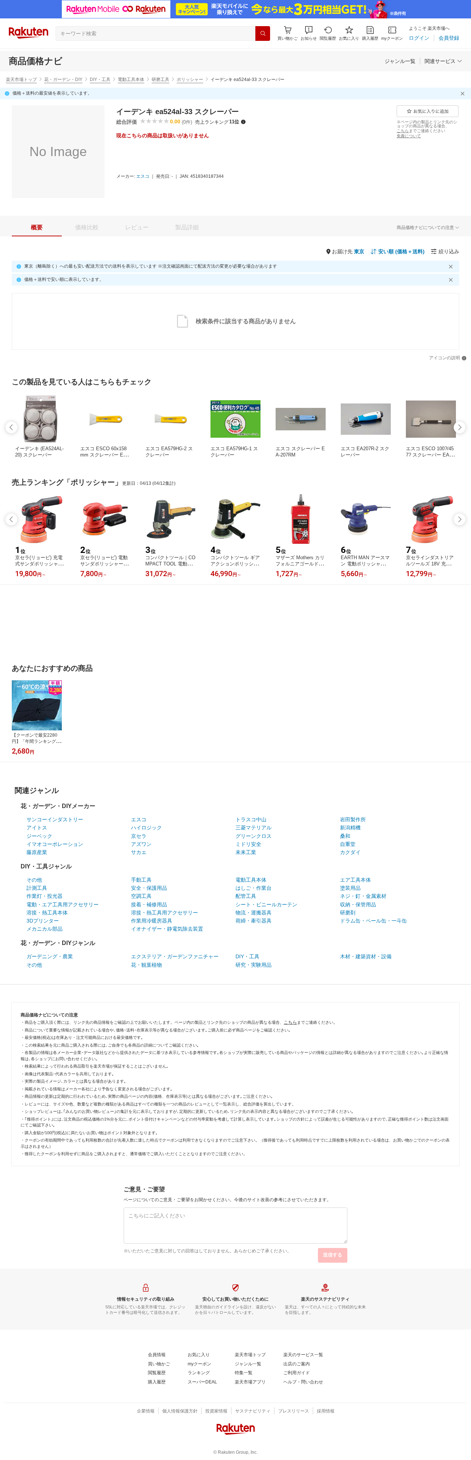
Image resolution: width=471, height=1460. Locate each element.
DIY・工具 (100, 79)
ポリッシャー (190, 79)
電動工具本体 (131, 79)
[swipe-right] (459, 427)
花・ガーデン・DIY (63, 79)
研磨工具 (160, 79)
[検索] (262, 33)
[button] (309, 33)
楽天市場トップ (21, 79)
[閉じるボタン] (463, 93)
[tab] (37, 227)
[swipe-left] (11, 427)
